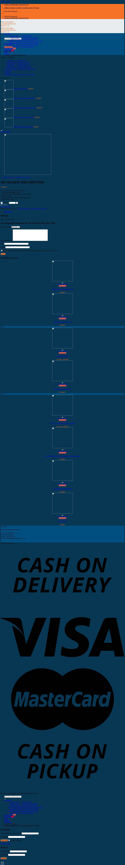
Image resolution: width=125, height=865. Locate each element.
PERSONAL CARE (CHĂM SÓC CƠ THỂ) (23, 43)
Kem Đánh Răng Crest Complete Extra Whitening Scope (62, 456)
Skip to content (5, 1)
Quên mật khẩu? (6, 844)
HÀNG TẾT (7, 73)
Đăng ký (3, 858)
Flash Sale (7, 50)
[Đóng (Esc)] (1, 862)
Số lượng (6, 203)
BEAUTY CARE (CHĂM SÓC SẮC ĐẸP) (22, 39)
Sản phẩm (7, 34)
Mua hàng (4, 205)
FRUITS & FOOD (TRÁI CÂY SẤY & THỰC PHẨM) (19, 69)
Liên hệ (6, 54)
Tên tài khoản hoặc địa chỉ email (11, 833)
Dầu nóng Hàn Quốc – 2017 (62, 389)
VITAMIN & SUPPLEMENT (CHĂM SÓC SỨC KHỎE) (25, 41)
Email (3, 247)
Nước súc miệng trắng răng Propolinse (62, 423)
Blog (6, 52)
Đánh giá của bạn (6, 227)
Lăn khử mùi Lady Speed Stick (62, 322)
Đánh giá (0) (8, 212)
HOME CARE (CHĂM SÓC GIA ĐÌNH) (23, 38)
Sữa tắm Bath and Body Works (62, 489)
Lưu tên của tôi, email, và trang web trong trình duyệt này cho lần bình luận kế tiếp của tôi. (30, 250)
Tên (2, 243)
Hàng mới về (8, 49)
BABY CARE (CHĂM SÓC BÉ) (20, 36)
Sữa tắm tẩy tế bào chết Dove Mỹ (62, 289)
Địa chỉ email (5, 851)
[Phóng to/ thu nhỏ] (3, 862)
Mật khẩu (4, 837)
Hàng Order (7, 71)
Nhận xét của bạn (7, 240)
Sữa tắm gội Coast (62, 356)
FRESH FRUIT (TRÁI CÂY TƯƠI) (20, 47)
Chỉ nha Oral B (62, 521)
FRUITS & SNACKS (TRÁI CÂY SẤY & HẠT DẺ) (23, 45)
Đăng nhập (4, 840)
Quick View (62, 286)
